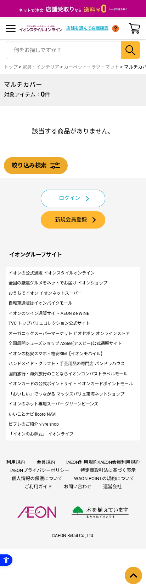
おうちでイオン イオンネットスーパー (45, 293)
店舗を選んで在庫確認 (87, 28)
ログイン (69, 198)
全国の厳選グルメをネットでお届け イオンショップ (58, 283)
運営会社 (112, 486)
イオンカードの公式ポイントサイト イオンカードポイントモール (71, 383)
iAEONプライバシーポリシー (39, 470)
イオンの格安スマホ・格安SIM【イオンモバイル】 (57, 353)
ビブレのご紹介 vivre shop (34, 424)
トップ (11, 67)
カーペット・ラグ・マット (91, 67)
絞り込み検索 (29, 165)
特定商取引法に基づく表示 (108, 470)
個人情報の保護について (37, 478)
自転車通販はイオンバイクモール (40, 303)
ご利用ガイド (38, 486)
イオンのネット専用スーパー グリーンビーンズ (53, 404)
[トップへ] (133, 575)
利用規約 (15, 462)
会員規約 (45, 462)
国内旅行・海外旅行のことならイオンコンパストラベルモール (68, 373)
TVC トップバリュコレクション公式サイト (49, 323)
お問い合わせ (77, 486)
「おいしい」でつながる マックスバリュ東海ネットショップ (66, 394)
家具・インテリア (40, 67)
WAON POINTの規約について (104, 478)
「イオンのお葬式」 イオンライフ (41, 434)
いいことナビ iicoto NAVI (32, 414)
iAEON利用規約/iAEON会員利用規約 (103, 462)
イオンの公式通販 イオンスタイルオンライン (52, 273)
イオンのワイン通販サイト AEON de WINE (49, 313)
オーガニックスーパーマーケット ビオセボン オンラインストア (69, 333)
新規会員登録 (71, 220)
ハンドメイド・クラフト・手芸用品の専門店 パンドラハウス (67, 363)
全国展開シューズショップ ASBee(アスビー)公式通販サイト (65, 343)
